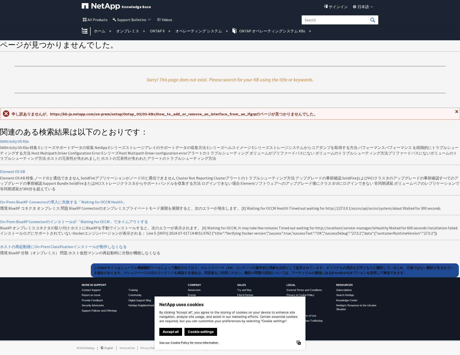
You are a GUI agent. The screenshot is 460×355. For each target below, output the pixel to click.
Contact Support (91, 290)
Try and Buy (244, 290)
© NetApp (85, 348)
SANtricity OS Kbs (14, 141)
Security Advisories (93, 305)
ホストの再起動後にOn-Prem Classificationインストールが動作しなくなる (63, 246)
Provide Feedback (92, 300)
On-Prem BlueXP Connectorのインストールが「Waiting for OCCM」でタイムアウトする (74, 221)
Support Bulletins (131, 19)
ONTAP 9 (157, 31)
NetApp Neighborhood (141, 305)
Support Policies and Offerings (99, 310)
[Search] (372, 20)
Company (194, 285)
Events (192, 295)
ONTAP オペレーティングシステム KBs (272, 31)
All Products (97, 19)
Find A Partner (245, 295)
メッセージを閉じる (456, 113)
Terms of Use (127, 348)
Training (133, 290)
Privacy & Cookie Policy (300, 295)
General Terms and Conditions (304, 290)
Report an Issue (91, 295)
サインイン (338, 6)
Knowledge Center (346, 300)
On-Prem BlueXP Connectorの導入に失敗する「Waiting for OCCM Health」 (63, 202)
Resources (344, 285)
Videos (167, 19)
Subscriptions (344, 290)
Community (135, 295)
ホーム (100, 31)
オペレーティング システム (199, 31)
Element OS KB (12, 171)
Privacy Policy (149, 348)
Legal (291, 285)
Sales (241, 285)
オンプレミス (128, 31)
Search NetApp (345, 295)
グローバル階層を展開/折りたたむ (87, 31)
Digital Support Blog (139, 300)
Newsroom (194, 290)
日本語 (363, 6)
